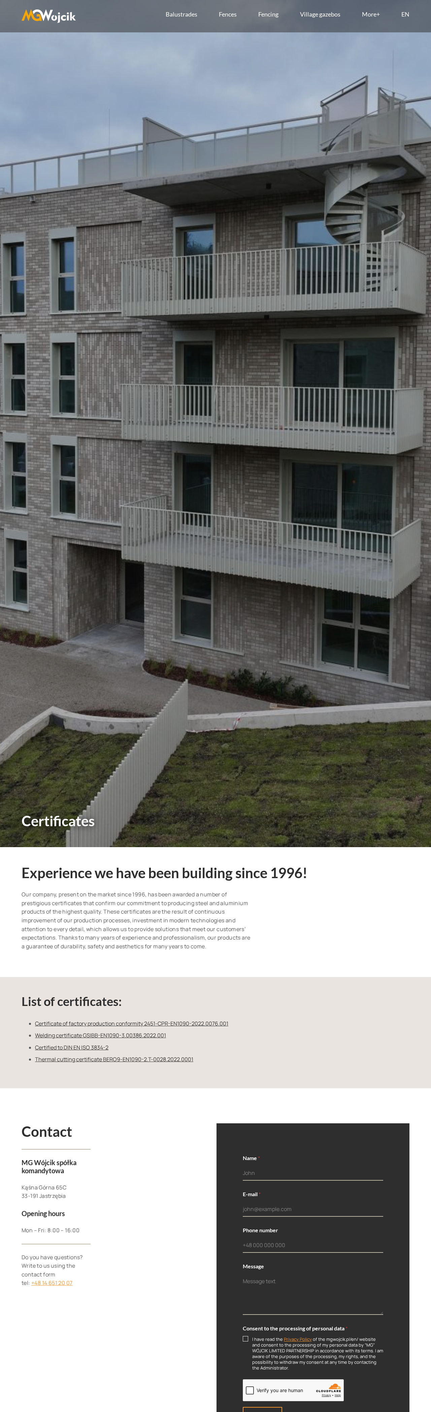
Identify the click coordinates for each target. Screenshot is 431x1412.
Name (251, 1158)
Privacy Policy (298, 1339)
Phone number (260, 1230)
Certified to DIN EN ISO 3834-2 (71, 1047)
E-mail (252, 1194)
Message (253, 1266)
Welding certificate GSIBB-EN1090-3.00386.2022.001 (100, 1035)
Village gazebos (320, 14)
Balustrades (181, 14)
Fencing (268, 14)
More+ (371, 14)
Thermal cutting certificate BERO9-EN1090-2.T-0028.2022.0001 (114, 1059)
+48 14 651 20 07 (51, 1283)
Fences (228, 14)
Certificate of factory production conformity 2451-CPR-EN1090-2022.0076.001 (131, 1023)
